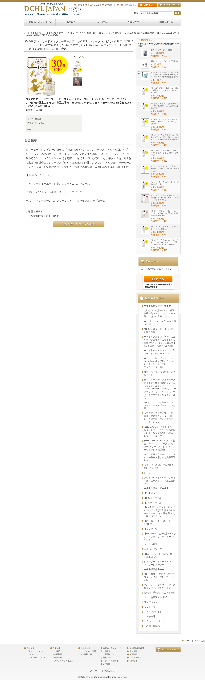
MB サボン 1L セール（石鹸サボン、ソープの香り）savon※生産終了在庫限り (164, 106)
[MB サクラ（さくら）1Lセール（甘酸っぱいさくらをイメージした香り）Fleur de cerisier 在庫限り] (145, 243)
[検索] (177, 13)
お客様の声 (87, 654)
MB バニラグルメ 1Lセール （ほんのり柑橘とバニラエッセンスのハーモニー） (165, 90)
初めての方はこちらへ (128, 5)
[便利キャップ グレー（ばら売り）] (145, 64)
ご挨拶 (57, 651)
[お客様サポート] (164, 22)
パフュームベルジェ (36, 657)
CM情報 (106, 664)
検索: (136, 13)
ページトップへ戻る (195, 640)
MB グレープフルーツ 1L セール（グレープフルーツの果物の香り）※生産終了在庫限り (165, 213)
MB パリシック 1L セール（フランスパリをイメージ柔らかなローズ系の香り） (165, 153)
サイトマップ (135, 657)
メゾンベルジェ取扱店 (64, 661)
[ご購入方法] (102, 22)
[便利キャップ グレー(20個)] (145, 53)
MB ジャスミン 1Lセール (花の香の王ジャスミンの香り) (164, 228)
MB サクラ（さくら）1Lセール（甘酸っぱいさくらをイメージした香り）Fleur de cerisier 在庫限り (164, 242)
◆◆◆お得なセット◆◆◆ (41, 33)
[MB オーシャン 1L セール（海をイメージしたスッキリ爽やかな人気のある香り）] (145, 169)
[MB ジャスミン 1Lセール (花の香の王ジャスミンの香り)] (145, 230)
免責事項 (133, 654)
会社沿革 (58, 657)
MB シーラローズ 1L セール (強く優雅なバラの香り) (165, 183)
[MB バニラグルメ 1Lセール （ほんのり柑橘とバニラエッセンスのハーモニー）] (145, 91)
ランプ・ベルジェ (36, 651)
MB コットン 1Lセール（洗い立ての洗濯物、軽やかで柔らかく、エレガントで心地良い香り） (165, 197)
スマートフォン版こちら (102, 670)
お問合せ (80, 5)
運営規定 (133, 651)
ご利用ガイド (110, 5)
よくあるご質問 (94, 5)
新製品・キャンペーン (112, 648)
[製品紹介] (71, 22)
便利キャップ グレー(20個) (162, 50)
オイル (31, 654)
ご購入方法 (108, 651)
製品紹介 (30, 648)
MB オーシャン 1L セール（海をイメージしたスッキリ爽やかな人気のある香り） (165, 168)
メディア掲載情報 (110, 661)
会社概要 (58, 654)
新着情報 (107, 657)
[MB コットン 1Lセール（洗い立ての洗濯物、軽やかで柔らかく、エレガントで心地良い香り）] (145, 198)
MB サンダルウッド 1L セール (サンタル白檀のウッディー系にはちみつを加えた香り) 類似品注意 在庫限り (165, 137)
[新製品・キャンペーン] (40, 22)
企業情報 (56, 648)
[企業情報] (133, 22)
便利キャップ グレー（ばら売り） (165, 61)
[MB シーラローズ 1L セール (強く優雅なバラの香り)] (145, 185)
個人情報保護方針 (137, 648)
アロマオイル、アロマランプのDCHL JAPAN (45, 9)
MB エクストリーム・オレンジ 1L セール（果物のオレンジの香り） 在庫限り (165, 121)
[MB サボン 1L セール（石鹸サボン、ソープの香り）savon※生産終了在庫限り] (145, 107)
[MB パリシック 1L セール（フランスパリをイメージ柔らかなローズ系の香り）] (145, 154)
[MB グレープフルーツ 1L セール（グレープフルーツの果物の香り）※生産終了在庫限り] (145, 214)
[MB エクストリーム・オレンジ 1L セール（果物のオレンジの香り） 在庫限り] (145, 122)
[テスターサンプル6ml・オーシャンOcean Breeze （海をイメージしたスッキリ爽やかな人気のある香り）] (145, 76)
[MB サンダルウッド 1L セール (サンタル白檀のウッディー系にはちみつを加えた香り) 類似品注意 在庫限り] (145, 138)
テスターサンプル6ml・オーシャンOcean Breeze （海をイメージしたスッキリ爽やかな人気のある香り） (165, 75)
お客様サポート (87, 648)
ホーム (26, 33)
